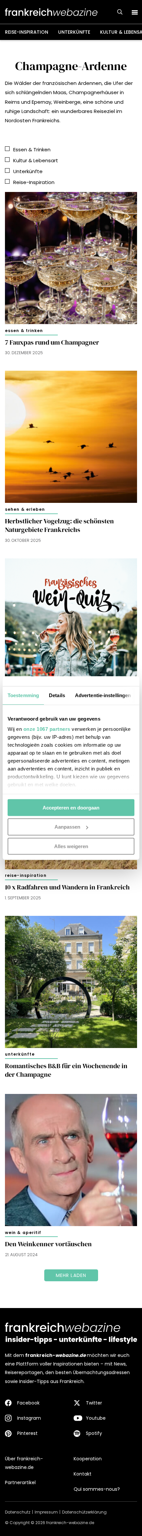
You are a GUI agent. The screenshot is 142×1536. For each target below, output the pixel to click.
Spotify (94, 1433)
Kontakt (82, 1474)
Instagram (29, 1418)
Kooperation (88, 1458)
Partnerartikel (20, 1482)
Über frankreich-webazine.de (24, 1463)
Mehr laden (71, 1275)
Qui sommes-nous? (97, 1489)
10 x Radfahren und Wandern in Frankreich (67, 887)
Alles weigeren (71, 846)
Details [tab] (57, 695)
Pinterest (27, 1433)
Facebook (28, 1403)
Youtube (96, 1418)
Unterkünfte (74, 32)
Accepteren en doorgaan (71, 807)
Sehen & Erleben (25, 509)
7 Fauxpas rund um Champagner (52, 342)
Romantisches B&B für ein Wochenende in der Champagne (66, 1070)
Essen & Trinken (24, 330)
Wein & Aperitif (23, 1232)
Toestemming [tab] (23, 695)
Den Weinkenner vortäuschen (48, 1244)
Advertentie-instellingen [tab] (103, 695)
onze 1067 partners (46, 729)
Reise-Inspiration (26, 32)
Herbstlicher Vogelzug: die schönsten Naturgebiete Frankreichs (59, 525)
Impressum (46, 1512)
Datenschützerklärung (84, 1512)
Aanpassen (67, 827)
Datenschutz (17, 1512)
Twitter (94, 1403)
